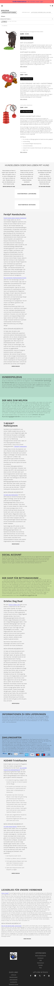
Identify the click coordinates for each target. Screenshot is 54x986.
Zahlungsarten (13, 979)
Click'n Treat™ (5, 893)
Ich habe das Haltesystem (11, 495)
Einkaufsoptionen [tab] (9, 12)
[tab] (27, 21)
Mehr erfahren (23, 66)
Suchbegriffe (13, 982)
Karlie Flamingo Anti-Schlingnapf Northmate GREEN (31, 31)
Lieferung (13, 974)
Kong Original (23, 72)
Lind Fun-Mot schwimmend (26, 105)
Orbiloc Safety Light (14, 604)
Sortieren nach (26, 12)
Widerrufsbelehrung (40, 955)
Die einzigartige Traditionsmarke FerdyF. (15, 278)
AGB (40, 960)
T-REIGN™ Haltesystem (20, 446)
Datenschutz (40, 962)
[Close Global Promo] (52, 1)
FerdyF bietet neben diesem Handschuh (15, 218)
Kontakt (40, 965)
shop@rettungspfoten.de (28, 595)
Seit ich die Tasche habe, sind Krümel (11, 925)
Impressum (41, 958)
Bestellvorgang (13, 977)
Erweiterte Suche (13, 984)
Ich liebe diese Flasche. (10, 826)
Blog (40, 967)
